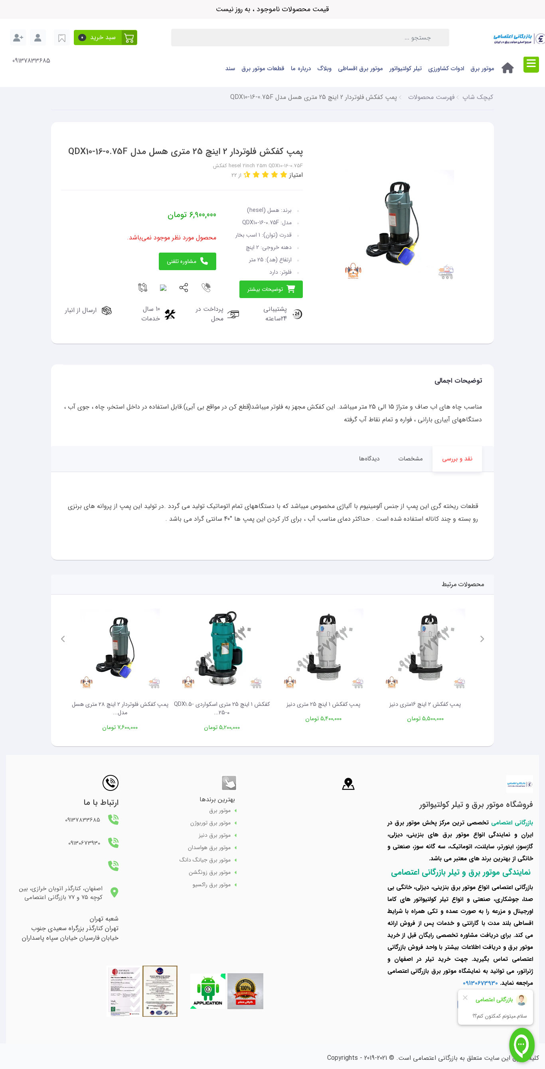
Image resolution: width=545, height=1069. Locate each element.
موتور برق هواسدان (209, 848)
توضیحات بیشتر (265, 289)
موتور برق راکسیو (212, 885)
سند (230, 68)
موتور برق (482, 68)
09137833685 (31, 61)
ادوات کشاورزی (446, 68)
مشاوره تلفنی (181, 261)
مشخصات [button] (411, 459)
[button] (105, 37)
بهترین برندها (217, 799)
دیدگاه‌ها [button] (369, 459)
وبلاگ (324, 68)
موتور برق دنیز (215, 835)
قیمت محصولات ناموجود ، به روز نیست (272, 9)
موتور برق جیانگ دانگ (205, 860)
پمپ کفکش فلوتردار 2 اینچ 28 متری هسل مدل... (120, 709)
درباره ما (301, 68)
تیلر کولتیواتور (405, 68)
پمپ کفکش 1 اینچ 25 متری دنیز (323, 704)
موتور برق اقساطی (360, 68)
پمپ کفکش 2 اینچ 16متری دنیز (425, 704)
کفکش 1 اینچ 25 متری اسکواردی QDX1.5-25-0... (222, 709)
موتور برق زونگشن (210, 872)
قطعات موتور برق (262, 68)
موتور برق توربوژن (210, 823)
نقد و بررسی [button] (457, 459)
